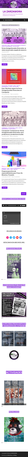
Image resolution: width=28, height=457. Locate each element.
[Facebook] (20, 237)
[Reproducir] (3, 205)
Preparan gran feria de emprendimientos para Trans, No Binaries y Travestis (12, 173)
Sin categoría (16, 46)
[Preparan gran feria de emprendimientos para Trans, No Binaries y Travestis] (14, 159)
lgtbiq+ (23, 168)
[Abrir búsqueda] (25, 20)
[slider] (24, 205)
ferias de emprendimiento (7, 46)
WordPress (10, 455)
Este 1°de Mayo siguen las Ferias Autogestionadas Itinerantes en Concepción (12, 90)
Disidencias (4, 168)
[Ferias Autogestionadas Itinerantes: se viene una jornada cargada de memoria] (14, 36)
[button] (6, 442)
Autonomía (10, 85)
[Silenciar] (20, 205)
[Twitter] (14, 237)
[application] (14, 205)
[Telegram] (11, 237)
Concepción (4, 45)
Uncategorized (12, 128)
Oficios (10, 86)
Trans (11, 169)
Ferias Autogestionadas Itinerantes (18, 45)
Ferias (8, 45)
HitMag (14, 455)
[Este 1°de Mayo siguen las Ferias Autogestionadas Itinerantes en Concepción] (14, 76)
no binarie (4, 169)
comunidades (4, 127)
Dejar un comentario (14, 94)
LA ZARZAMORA (12, 11)
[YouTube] (17, 237)
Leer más (4, 64)
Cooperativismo (11, 127)
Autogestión (4, 85)
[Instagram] (7, 237)
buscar (23, 193)
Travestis (15, 169)
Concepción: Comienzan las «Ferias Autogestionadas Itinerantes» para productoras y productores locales (13, 132)
